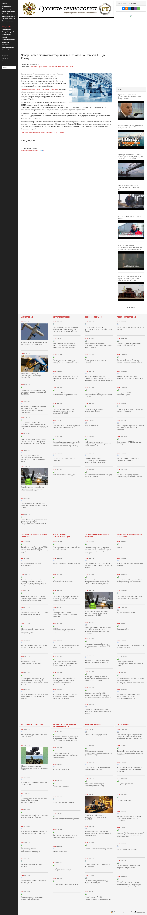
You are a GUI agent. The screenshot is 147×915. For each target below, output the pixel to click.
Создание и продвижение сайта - (129, 912)
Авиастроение (6, 6)
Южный (4, 37)
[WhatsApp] (138, 8)
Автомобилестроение (9, 14)
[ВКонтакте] (123, 8)
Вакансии (5, 58)
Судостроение (123, 724)
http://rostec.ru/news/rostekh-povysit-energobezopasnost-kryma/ (42, 132)
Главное (4, 4)
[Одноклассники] (126, 8)
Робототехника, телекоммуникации (61, 535)
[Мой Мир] (129, 8)
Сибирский (5, 42)
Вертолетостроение (8, 9)
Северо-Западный (8, 32)
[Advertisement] (66, 34)
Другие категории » (8, 21)
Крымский (5, 50)
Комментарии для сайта (32, 150)
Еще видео (131, 307)
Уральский (5, 45)
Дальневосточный (8, 47)
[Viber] (135, 8)
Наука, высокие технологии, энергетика (51, 66)
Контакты (5, 61)
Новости (34, 66)
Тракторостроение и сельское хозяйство (8, 17)
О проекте (5, 56)
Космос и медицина (8, 11)
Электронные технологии (32, 724)
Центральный (6, 29)
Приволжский (6, 34)
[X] (132, 8)
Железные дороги (93, 724)
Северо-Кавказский (8, 40)
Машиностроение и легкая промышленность (64, 725)
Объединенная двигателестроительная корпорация (39, 89)
